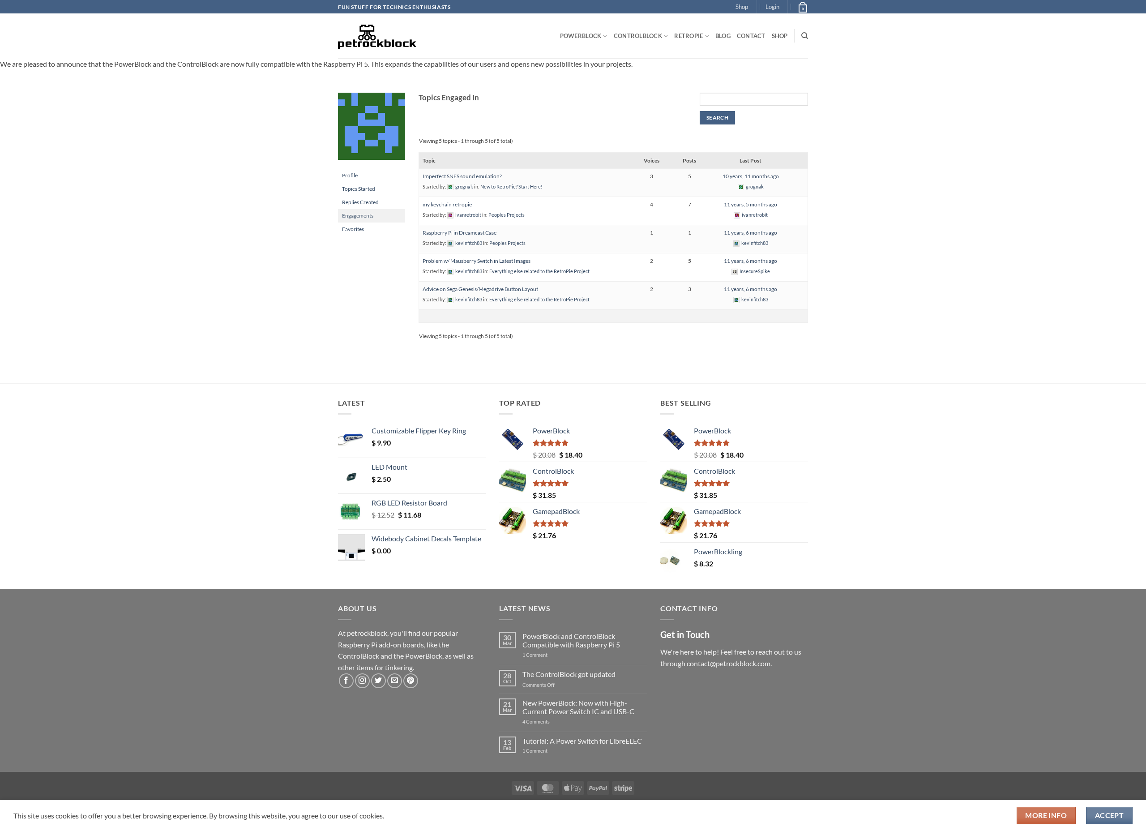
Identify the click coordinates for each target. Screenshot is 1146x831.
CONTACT (751, 35)
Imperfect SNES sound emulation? (462, 176)
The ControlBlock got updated (569, 674)
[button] (772, 6)
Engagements (357, 215)
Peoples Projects (506, 215)
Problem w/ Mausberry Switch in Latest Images (476, 260)
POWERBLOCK (581, 35)
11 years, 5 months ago (750, 204)
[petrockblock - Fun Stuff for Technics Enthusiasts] (377, 35)
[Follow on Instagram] (362, 680)
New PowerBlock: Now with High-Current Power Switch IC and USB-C (578, 706)
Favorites (353, 229)
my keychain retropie (447, 204)
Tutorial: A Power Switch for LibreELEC (582, 741)
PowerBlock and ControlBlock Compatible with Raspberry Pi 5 (571, 640)
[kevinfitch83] (371, 130)
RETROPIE (688, 35)
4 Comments (549, 721)
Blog (723, 35)
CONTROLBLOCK (638, 35)
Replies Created (360, 202)
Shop (741, 6)
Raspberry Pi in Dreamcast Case (459, 232)
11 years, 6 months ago (750, 232)
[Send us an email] (394, 680)
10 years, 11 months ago (751, 176)
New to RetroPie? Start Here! (511, 186)
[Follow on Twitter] (378, 680)
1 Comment (549, 655)
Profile (350, 175)
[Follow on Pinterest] (410, 680)
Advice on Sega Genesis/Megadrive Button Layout (480, 289)
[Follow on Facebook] (346, 680)
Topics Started (358, 188)
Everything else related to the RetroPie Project (539, 271)
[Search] (804, 35)
